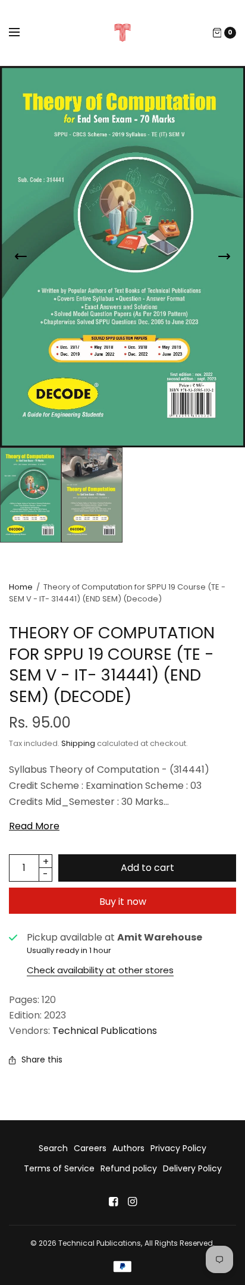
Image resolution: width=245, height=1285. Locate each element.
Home (21, 587)
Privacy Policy (178, 1148)
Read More (34, 826)
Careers (90, 1148)
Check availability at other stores (100, 970)
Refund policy (128, 1168)
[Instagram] (132, 1201)
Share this (41, 1059)
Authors (128, 1148)
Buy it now (122, 901)
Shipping (78, 743)
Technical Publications (104, 1031)
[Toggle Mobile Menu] (22, 33)
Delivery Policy (192, 1168)
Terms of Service (59, 1168)
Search (53, 1148)
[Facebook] (113, 1201)
